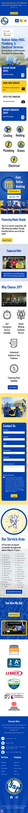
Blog (15, 771)
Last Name (6, 436)
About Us (17, 762)
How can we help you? (9, 464)
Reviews (16, 765)
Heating (20, 136)
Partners (16, 774)
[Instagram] (16, 797)
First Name (6, 430)
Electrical (14, 166)
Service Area (18, 768)
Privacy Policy (20, 808)
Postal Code (6, 457)
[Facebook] (11, 797)
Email (5, 443)
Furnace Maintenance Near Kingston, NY (14, 725)
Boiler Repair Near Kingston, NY (14, 732)
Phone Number (7, 450)
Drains (21, 151)
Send (14, 496)
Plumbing (8, 151)
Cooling (8, 136)
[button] (2, 811)
